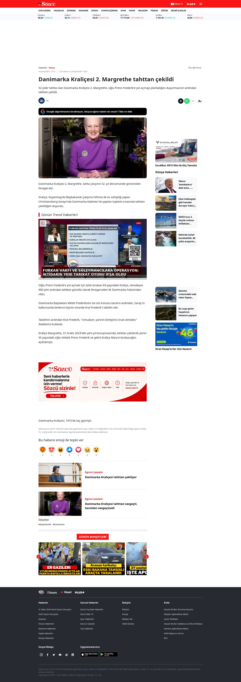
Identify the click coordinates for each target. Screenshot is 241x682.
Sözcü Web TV (86, 614)
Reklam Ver (127, 619)
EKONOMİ (83, 10)
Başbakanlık (45, 524)
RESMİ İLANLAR (178, 10)
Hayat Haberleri (45, 633)
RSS (166, 638)
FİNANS (154, 10)
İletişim (125, 609)
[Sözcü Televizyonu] (41, 592)
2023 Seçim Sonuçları (48, 614)
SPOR (123, 10)
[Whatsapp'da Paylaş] (187, 101)
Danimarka (59, 524)
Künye (125, 614)
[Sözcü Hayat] (66, 592)
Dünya (52, 67)
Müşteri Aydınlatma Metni (176, 614)
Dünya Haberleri (166, 172)
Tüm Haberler (86, 628)
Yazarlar (42, 619)
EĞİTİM (164, 10)
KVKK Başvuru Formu (174, 633)
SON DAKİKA (44, 10)
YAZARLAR (59, 10)
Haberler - (43, 67)
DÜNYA (94, 10)
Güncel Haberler (89, 602)
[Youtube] (60, 655)
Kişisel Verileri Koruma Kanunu (178, 609)
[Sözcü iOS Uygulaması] (89, 654)
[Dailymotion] (66, 655)
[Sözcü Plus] (79, 592)
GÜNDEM (71, 10)
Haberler (43, 602)
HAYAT (132, 10)
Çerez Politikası (171, 619)
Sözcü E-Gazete (87, 623)
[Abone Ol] (195, 67)
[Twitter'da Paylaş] (181, 101)
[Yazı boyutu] (200, 101)
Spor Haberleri (87, 619)
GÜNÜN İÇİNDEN (109, 10)
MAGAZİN (143, 10)
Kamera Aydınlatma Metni (176, 628)
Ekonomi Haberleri (47, 628)
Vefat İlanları (128, 623)
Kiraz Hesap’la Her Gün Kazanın (173, 349)
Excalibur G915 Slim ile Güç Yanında (176, 165)
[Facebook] (47, 655)
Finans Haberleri (46, 623)
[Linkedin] (72, 655)
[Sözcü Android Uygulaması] (108, 654)
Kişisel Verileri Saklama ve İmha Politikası (183, 623)
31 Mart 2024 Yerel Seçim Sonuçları (54, 609)
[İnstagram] (41, 655)
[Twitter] (54, 655)
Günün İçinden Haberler (91, 609)
